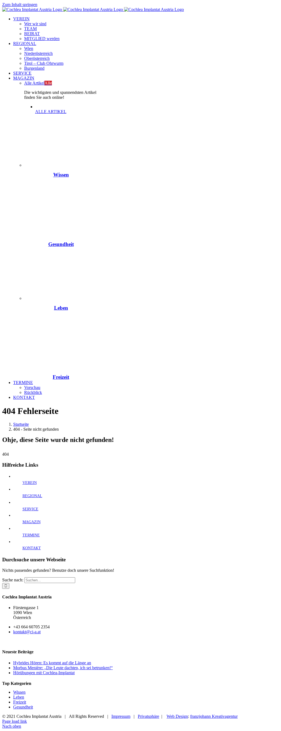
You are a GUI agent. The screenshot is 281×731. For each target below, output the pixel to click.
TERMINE (31, 535)
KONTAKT (32, 548)
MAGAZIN (32, 522)
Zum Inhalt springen (19, 4)
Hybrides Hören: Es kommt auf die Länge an (52, 662)
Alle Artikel (38, 83)
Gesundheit (61, 244)
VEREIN (30, 483)
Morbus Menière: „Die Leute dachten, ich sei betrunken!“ (63, 667)
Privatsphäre (148, 716)
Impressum (120, 716)
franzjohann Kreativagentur (214, 716)
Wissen (61, 175)
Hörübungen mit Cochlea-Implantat (44, 672)
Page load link (14, 721)
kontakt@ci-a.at (27, 631)
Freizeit (61, 377)
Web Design (177, 716)
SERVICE (30, 509)
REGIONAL (32, 496)
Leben (61, 308)
